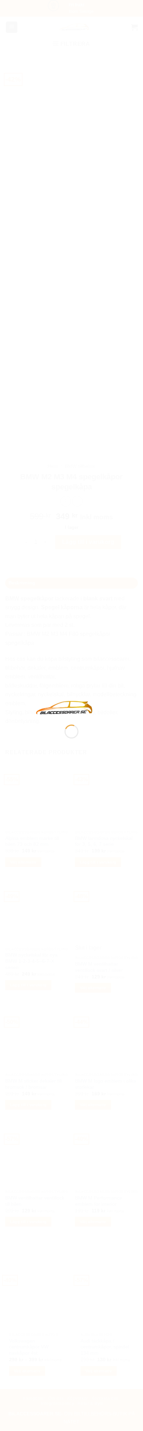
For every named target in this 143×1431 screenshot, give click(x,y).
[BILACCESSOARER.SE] (64, 707)
